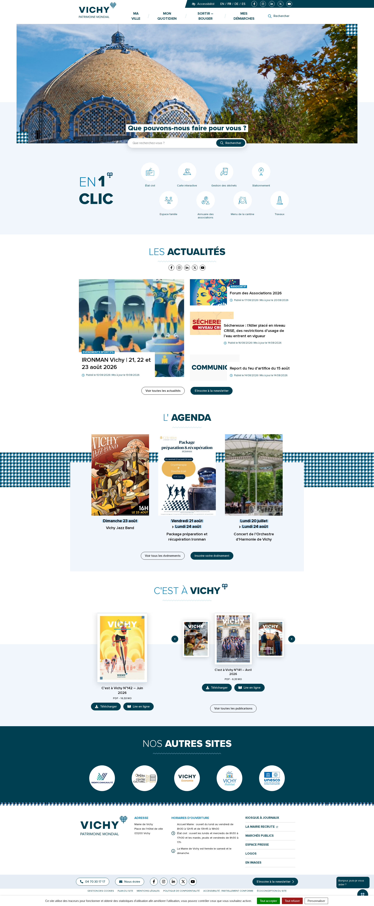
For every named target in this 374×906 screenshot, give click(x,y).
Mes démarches (244, 16)
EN (222, 4)
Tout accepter (268, 900)
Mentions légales (148, 890)
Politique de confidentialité (181, 890)
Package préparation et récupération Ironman (187, 537)
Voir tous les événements (163, 556)
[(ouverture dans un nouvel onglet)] (102, 778)
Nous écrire (132, 882)
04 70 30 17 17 (95, 882)
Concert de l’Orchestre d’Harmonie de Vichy (254, 537)
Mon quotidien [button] (167, 16)
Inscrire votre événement (212, 556)
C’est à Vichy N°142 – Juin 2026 (122, 690)
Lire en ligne (143, 707)
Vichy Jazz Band (120, 528)
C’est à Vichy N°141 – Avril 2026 (233, 672)
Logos (251, 854)
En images (253, 863)
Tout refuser (292, 900)
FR (229, 4)
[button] (174, 639)
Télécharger (110, 707)
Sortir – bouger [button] (205, 16)
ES (243, 4)
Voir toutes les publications (233, 708)
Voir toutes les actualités (163, 391)
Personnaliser (316, 900)
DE (236, 4)
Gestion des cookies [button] (100, 890)
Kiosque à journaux (262, 818)
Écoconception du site (272, 890)
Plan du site (125, 890)
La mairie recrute (261, 827)
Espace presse (257, 845)
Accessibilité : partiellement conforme (228, 890)
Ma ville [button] (135, 16)
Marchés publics (259, 836)
